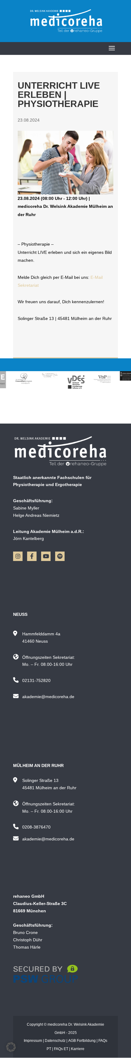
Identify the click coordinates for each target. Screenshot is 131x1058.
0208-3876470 (36, 827)
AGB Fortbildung (82, 1040)
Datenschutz (55, 1040)
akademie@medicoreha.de (48, 696)
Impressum (33, 1040)
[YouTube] (46, 556)
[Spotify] (60, 556)
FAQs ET (61, 1049)
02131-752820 (36, 680)
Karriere (77, 1049)
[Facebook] (32, 556)
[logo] (65, 451)
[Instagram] (18, 556)
